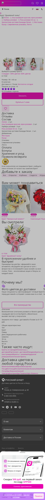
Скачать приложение (23, 486)
